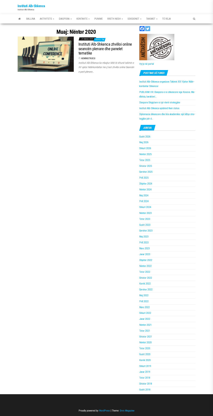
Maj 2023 (143, 236)
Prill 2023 (144, 242)
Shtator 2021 (145, 336)
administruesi (88, 58)
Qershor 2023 (145, 230)
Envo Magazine (127, 410)
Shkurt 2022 (145, 313)
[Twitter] (147, 28)
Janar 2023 (144, 254)
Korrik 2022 (145, 283)
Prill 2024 (144, 201)
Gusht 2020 (144, 354)
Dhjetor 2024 (145, 183)
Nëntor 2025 (145, 154)
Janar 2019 (144, 371)
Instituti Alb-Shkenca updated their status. (159, 108)
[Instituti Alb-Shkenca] (19, 19)
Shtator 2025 (145, 166)
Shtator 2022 (145, 277)
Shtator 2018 (145, 383)
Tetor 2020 (144, 348)
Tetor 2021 (144, 330)
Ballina (30, 18)
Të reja (166, 18)
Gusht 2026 (144, 136)
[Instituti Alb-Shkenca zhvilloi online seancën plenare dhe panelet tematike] (46, 53)
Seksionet (134, 18)
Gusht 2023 (144, 224)
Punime (98, 18)
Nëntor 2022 (145, 266)
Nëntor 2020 (145, 342)
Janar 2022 (144, 318)
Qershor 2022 (145, 289)
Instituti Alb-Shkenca (31, 6)
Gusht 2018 (144, 389)
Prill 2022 (144, 301)
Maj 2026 (143, 142)
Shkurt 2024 (145, 207)
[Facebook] (142, 28)
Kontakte (82, 18)
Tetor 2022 (144, 271)
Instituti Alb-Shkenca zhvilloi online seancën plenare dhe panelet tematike (105, 48)
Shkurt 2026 (145, 148)
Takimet (151, 18)
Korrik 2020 (145, 360)
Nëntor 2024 (145, 189)
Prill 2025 (144, 177)
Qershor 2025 (145, 171)
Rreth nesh (114, 18)
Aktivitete (46, 18)
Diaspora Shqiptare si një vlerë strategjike (159, 102)
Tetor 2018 (144, 377)
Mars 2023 (144, 248)
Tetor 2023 (144, 218)
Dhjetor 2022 (145, 260)
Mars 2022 (144, 307)
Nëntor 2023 (145, 213)
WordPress (104, 410)
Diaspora (64, 18)
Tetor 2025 (144, 160)
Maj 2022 (143, 295)
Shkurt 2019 (145, 366)
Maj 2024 (143, 195)
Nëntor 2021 (145, 324)
